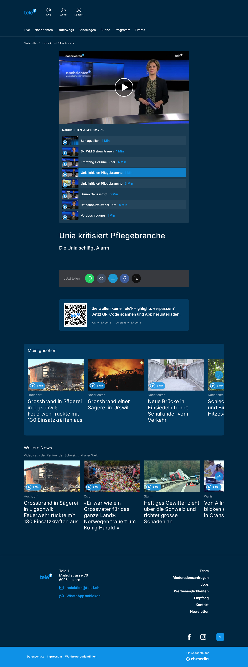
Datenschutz (35, 656)
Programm (122, 30)
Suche (105, 30)
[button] (101, 278)
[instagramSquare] (203, 637)
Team (204, 571)
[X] (136, 278)
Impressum (54, 656)
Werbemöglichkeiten (191, 591)
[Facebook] (124, 278)
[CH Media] (197, 658)
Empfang (201, 598)
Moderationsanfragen (191, 578)
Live (27, 30)
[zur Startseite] (30, 11)
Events (140, 30)
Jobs (205, 584)
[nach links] (29, 375)
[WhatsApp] (89, 278)
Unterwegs (66, 30)
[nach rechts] (219, 375)
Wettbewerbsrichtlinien (80, 656)
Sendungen (87, 30)
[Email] (113, 278)
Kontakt (202, 605)
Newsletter (199, 611)
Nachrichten (44, 30)
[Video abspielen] (124, 87)
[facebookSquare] (189, 637)
